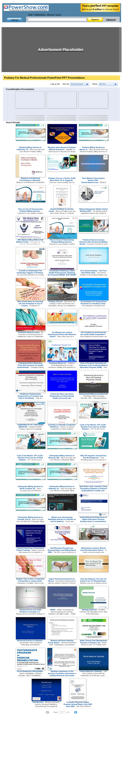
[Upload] (14, 19)
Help (30, 14)
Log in (58, 14)
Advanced (110, 20)
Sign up (50, 14)
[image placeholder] (24, 99)
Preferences (39, 14)
